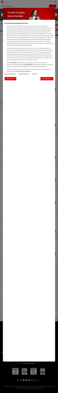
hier (12, 32)
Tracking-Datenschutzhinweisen (23, 71)
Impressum (34, 73)
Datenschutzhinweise (10, 73)
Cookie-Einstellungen (23, 73)
